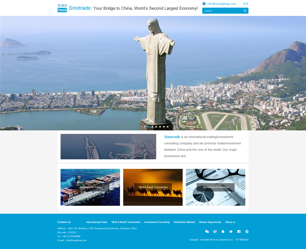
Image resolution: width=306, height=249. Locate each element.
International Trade (96, 222)
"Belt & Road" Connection (125, 222)
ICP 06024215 (242, 240)
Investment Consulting (157, 222)
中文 (246, 3)
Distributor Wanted (184, 222)
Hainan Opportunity (210, 222)
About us (230, 222)
